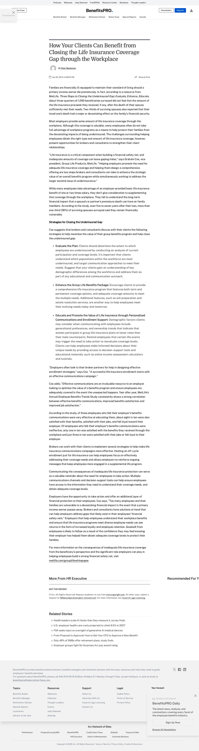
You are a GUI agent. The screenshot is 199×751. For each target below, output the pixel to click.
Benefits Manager (21, 698)
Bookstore (124, 2)
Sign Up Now (173, 722)
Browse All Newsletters (164, 729)
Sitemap (52, 715)
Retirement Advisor (22, 702)
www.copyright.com (115, 594)
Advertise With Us (91, 698)
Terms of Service (125, 698)
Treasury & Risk (132, 732)
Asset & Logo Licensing (93, 702)
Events (51, 707)
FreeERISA (95, 2)
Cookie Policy (123, 694)
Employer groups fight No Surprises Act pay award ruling (86, 645)
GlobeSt (114, 732)
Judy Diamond (81, 2)
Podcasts (57, 2)
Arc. (74, 744)
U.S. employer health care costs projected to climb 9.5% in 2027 (89, 625)
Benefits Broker (20, 694)
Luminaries (18, 711)
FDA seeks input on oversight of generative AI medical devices (88, 630)
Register (180, 10)
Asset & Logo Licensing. (133, 598)
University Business (120, 737)
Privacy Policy (123, 702)
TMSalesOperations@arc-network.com (78, 598)
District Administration (97, 737)
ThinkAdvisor (27, 732)
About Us (86, 694)
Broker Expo (19, 10)
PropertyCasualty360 (50, 732)
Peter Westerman (68, 68)
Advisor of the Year (22, 715)
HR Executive (76, 737)
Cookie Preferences (133, 744)
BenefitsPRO (72, 732)
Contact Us (87, 707)
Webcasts (68, 2)
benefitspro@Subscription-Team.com (31, 680)
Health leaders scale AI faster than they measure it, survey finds (89, 620)
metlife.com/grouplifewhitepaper (69, 560)
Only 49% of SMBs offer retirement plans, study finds (83, 640)
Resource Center (109, 2)
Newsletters (166, 10)
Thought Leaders (138, 2)
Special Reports (20, 707)
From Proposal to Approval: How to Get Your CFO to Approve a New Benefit (96, 635)
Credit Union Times (94, 732)
